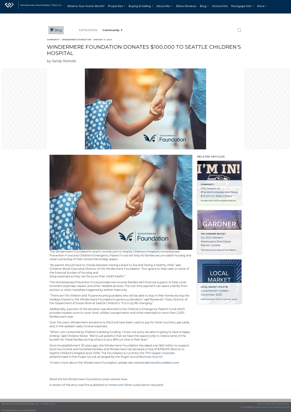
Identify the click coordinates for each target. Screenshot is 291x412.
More (262, 9)
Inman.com (116, 385)
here (124, 379)
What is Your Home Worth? (86, 6)
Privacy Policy (282, 403)
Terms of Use (264, 403)
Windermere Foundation (76, 40)
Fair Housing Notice (279, 407)
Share (285, 46)
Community (53, 40)
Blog (205, 9)
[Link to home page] (9, 6)
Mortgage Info (243, 9)
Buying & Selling (141, 9)
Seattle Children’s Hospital (140, 251)
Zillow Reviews (186, 6)
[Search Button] (239, 30)
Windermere (48, 403)
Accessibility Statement (254, 407)
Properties (117, 9)
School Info (220, 6)
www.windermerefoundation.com (156, 362)
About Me (165, 9)
